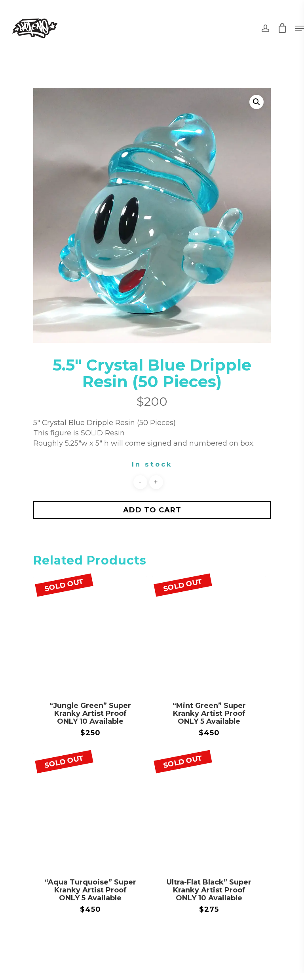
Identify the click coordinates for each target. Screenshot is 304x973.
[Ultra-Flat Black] (209, 810)
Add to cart (152, 510)
